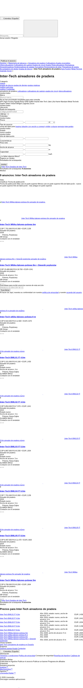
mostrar (4, 164)
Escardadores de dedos (9, 69)
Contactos (22, 648)
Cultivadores (51, 63)
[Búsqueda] (41, 28)
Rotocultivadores (58, 65)
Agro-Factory (66, 69)
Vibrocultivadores (6, 65)
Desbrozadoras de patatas (24, 67)
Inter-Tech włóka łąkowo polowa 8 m (18, 317)
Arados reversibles (63, 63)
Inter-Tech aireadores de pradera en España (17, 645)
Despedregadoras (7, 67)
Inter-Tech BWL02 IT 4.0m (12, 402)
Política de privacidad (27, 656)
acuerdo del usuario (74, 292)
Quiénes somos (6, 648)
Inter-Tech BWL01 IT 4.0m (12, 357)
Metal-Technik (76, 69)
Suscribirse (5, 290)
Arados (48, 65)
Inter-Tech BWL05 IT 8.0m (12, 535)
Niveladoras (69, 65)
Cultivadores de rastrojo (23, 65)
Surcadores (39, 67)
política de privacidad (50, 292)
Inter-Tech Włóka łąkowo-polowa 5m (18, 580)
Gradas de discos (25, 69)
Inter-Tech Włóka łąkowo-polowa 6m (18, 224)
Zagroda (3, 71)
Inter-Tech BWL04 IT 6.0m (12, 491)
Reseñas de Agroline (62, 656)
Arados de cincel (38, 65)
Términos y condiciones (9, 656)
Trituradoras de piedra (70, 67)
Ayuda (14, 648)
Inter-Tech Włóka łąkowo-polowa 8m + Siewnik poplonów (28, 265)
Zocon (9, 71)
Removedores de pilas (52, 67)
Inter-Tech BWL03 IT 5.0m (12, 446)
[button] (41, 49)
